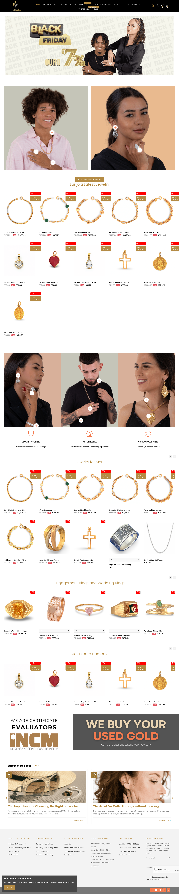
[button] (7, 19)
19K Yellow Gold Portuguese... (120, 579)
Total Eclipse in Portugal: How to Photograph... (126, 749)
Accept (9, 887)
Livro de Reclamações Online (20, 791)
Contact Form (124, 798)
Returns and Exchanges (45, 798)
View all (36, 709)
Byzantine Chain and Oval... (119, 176)
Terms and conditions (44, 787)
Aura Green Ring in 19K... (153, 574)
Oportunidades (14, 795)
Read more (79, 764)
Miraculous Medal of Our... (14, 276)
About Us (67, 787)
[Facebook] (152, 833)
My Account (13, 798)
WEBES (50, 834)
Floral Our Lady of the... (152, 226)
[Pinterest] (160, 833)
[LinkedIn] (168, 833)
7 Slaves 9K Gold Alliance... (49, 579)
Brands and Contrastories (74, 791)
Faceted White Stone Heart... (15, 226)
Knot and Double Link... (82, 176)
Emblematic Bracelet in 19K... (15, 503)
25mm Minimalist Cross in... (119, 226)
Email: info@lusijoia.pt (127, 795)
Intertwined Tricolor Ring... (49, 503)
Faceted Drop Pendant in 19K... (85, 226)
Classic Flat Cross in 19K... (83, 503)
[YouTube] (156, 833)
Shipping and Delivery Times (47, 791)
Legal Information (43, 795)
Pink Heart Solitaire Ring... (83, 579)
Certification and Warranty (74, 795)
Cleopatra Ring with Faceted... (15, 574)
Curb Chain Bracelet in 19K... (14, 176)
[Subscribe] (167, 802)
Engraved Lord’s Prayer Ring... (120, 508)
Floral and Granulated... (153, 176)
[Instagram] (164, 833)
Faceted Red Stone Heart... (49, 226)
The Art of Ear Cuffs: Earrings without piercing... (42, 749)
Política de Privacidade (18, 787)
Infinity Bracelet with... (47, 176)
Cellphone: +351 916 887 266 (129, 791)
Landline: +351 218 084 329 (129, 787)
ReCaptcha (149, 811)
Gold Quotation (69, 798)
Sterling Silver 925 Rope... (153, 503)
